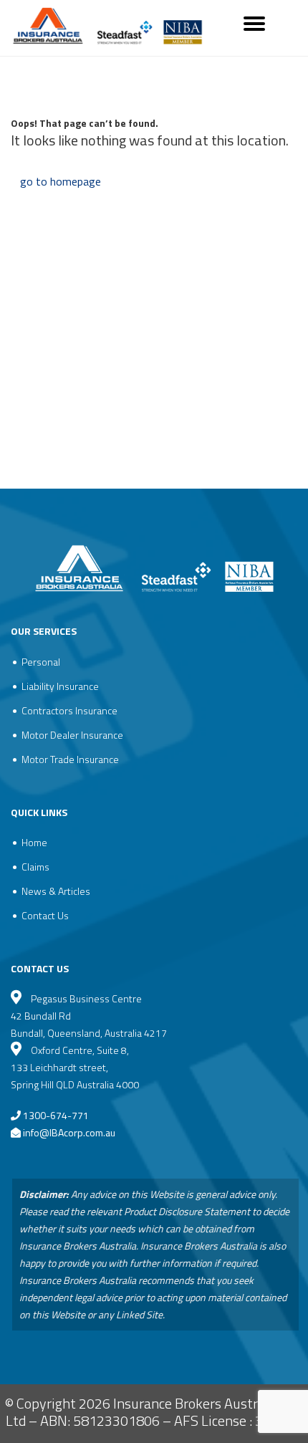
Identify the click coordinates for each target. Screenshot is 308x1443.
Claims (35, 866)
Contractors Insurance (69, 710)
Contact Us (45, 915)
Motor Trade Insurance (70, 759)
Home (34, 842)
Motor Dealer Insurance (72, 734)
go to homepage (60, 181)
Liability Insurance (60, 686)
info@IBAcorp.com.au (69, 1132)
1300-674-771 (55, 1115)
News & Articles (55, 890)
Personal (40, 661)
